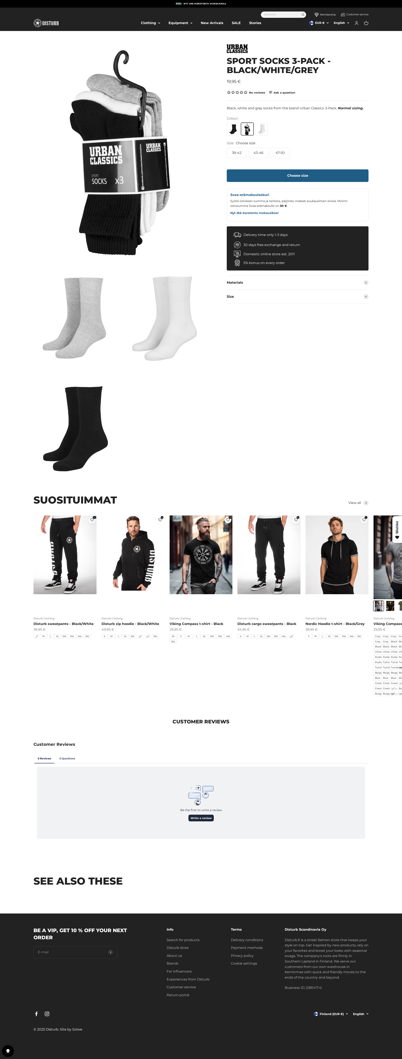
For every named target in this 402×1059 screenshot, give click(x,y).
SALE (236, 23)
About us (174, 956)
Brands (172, 963)
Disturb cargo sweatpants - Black (266, 624)
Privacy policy (242, 956)
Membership (328, 14)
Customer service (357, 14)
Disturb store (178, 948)
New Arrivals (212, 23)
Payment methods (247, 948)
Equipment (178, 23)
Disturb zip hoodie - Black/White (130, 624)
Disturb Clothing (44, 618)
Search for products (183, 940)
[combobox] (280, 14)
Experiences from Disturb (188, 979)
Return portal (178, 995)
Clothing (148, 23)
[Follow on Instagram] (47, 1014)
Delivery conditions (247, 940)
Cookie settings (244, 963)
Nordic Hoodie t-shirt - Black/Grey (335, 624)
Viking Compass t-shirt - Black (196, 624)
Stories (255, 23)
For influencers (179, 971)
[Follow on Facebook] (36, 1014)
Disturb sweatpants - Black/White (64, 624)
